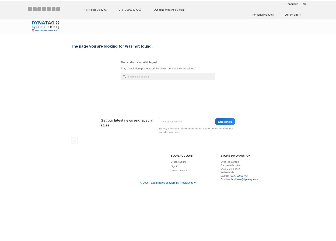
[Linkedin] (44, 9)
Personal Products (263, 14)
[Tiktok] (58, 9)
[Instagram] (35, 9)
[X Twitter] (49, 9)
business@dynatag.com (244, 179)
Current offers (293, 14)
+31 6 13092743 (238, 175)
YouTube (74, 140)
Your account (182, 155)
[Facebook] (30, 9)
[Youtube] (53, 9)
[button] (302, 26)
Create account (179, 170)
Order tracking (179, 161)
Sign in (174, 166)
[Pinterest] (39, 9)
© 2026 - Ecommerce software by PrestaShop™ (168, 182)
